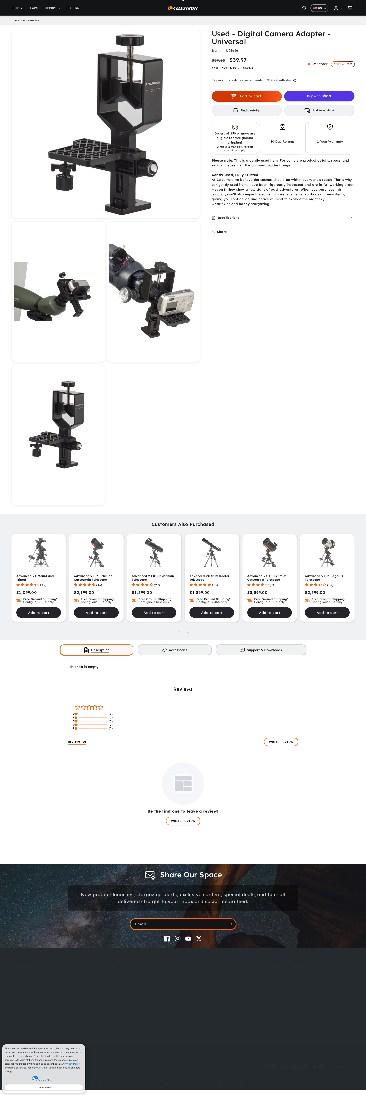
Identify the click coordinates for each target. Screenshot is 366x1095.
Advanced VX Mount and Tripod (35, 578)
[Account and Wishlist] (338, 8)
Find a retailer (251, 110)
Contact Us (282, 1030)
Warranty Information (291, 1022)
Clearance (109, 999)
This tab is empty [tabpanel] (84, 667)
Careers (20, 1030)
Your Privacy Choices (187, 1083)
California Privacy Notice (139, 1083)
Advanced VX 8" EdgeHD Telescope (324, 578)
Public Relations (28, 1015)
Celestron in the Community (210, 984)
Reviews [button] (77, 742)
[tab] (96, 649)
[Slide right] (187, 631)
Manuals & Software (290, 992)
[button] (304, 8)
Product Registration (290, 1007)
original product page (270, 165)
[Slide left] (179, 631)
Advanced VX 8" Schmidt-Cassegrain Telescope (93, 578)
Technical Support (288, 976)
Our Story (22, 976)
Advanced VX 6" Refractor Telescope (209, 578)
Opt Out (41, 1067)
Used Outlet (110, 1007)
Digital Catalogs (114, 1015)
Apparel (21, 1007)
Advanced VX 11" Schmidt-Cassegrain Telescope (267, 578)
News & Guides (27, 992)
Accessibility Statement (225, 1083)
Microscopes (111, 992)
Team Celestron (27, 999)
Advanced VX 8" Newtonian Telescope (153, 578)
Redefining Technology (33, 984)
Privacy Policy (72, 1063)
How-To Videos (285, 984)
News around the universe (209, 976)
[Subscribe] (231, 924)
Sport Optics (111, 984)
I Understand (44, 1087)
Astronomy (109, 976)
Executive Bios (26, 1022)
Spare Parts (283, 1015)
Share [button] (222, 232)
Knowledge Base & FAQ (292, 999)
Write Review (281, 742)
